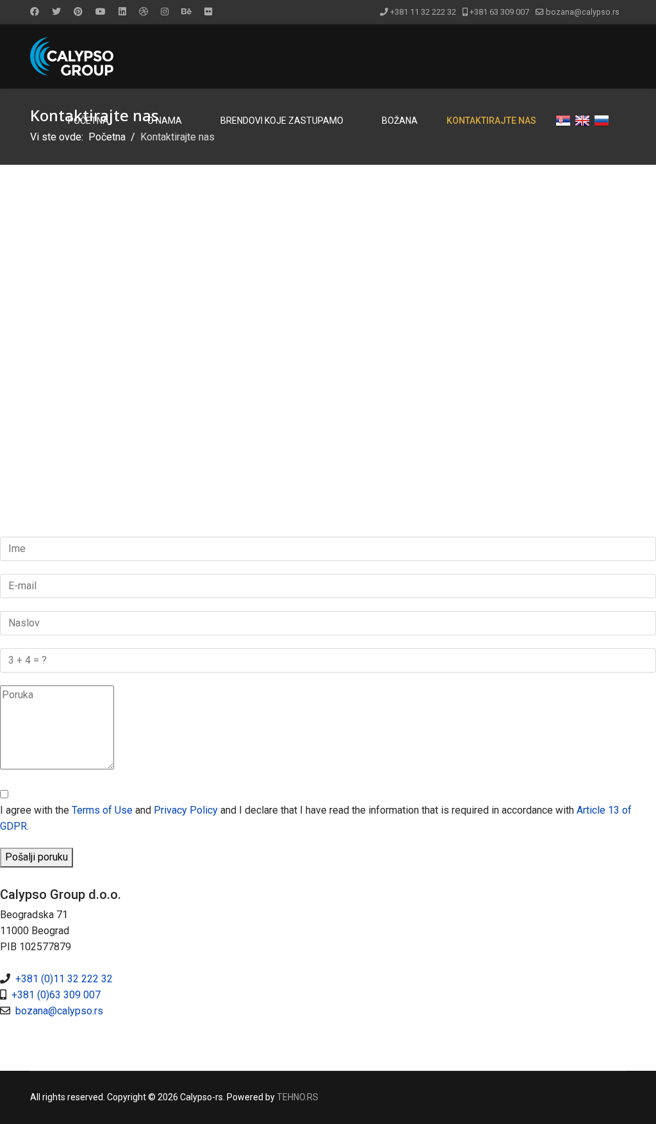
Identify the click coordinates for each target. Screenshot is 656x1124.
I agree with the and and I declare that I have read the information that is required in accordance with (316, 818)
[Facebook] (34, 11)
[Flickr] (208, 11)
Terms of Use (102, 810)
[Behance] (186, 11)
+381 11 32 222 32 (423, 12)
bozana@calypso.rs (582, 12)
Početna (88, 120)
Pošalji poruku (36, 857)
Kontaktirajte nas (491, 120)
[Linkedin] (122, 11)
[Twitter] (56, 11)
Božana (400, 120)
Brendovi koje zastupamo (281, 120)
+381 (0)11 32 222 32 (64, 979)
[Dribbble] (143, 11)
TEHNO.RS (297, 1097)
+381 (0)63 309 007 (56, 995)
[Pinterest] (78, 11)
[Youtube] (100, 11)
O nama (164, 120)
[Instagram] (164, 11)
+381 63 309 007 (499, 12)
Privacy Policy (186, 810)
